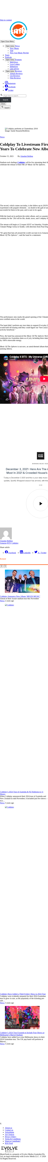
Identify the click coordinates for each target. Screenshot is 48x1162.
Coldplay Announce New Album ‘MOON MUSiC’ (20, 596)
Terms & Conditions (13, 1139)
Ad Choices (9, 1134)
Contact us (9, 1130)
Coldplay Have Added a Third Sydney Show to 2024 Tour (23, 994)
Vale (11, 51)
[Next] (5, 566)
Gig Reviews (15, 76)
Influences (14, 66)
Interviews (14, 62)
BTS (9, 543)
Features (18, 60)
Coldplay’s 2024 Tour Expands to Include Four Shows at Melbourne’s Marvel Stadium (22, 1034)
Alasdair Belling (26, 156)
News (17, 46)
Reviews (18, 71)
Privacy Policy (10, 1137)
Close (3, 104)
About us (8, 1128)
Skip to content (6, 20)
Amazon (3, 543)
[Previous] (1, 566)
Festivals (8, 57)
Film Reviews (15, 78)
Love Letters (15, 64)
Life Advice (14, 69)
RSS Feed (9, 1143)
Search (5, 100)
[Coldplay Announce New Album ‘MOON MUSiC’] (22, 592)
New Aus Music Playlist (19, 53)
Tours (7, 55)
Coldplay (21, 162)
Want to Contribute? (13, 1141)
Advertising (9, 1132)
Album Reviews (16, 73)
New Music (14, 48)
